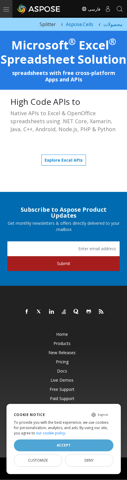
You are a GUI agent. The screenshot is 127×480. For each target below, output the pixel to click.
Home (62, 334)
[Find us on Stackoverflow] (64, 312)
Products (62, 343)
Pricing (62, 362)
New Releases (62, 352)
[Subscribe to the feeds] (101, 312)
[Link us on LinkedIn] (52, 312)
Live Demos (62, 380)
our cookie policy (50, 433)
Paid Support (62, 398)
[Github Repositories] (89, 312)
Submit (63, 263)
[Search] (119, 9)
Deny (89, 460)
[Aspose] (39, 9)
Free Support (62, 389)
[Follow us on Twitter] (39, 312)
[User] (108, 9)
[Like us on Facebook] (27, 312)
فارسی (93, 9)
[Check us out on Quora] (76, 312)
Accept (64, 445)
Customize (38, 460)
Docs (62, 371)
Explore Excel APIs (64, 160)
